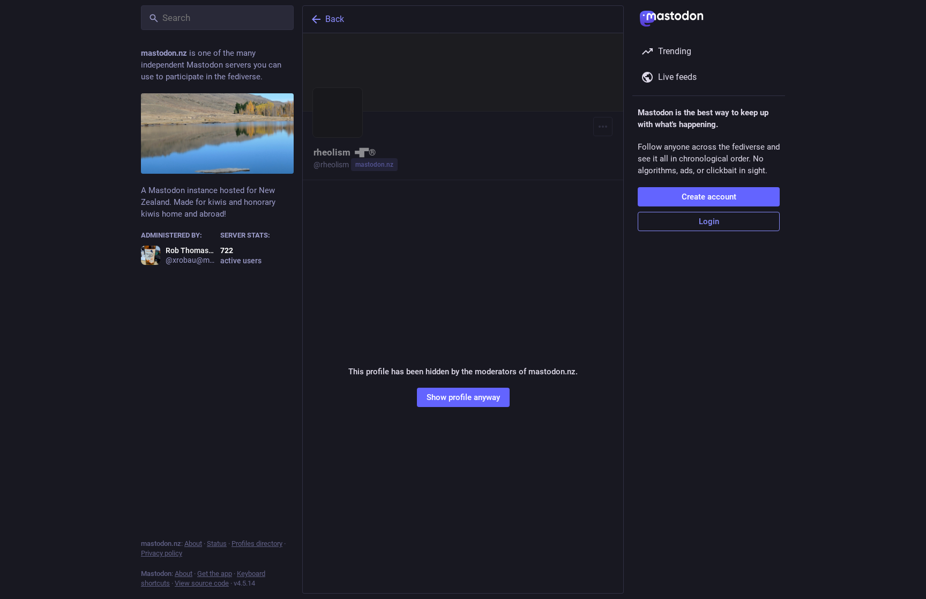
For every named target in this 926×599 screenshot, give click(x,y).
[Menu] (603, 126)
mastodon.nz (374, 164)
